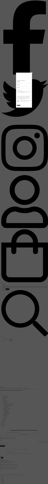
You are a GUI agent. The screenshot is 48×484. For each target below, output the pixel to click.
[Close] (31, 72)
